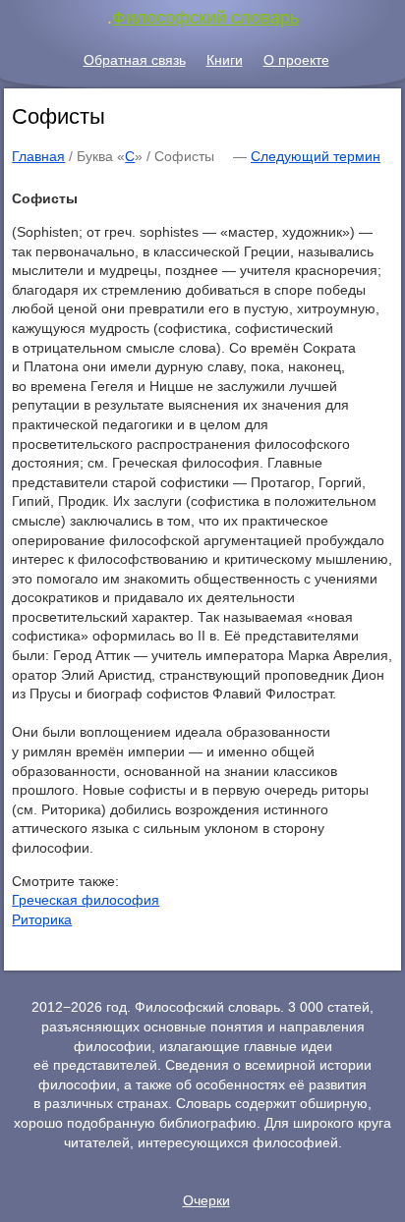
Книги (224, 60)
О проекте (296, 60)
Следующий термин (315, 156)
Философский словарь (205, 18)
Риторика (42, 919)
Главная (38, 156)
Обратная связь (135, 60)
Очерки (206, 1200)
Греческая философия (85, 900)
